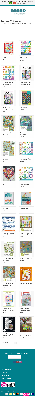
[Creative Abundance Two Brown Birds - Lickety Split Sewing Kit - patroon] (8, 299)
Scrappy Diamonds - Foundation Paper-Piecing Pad (8, 83)
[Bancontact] (14, 393)
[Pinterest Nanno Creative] (17, 362)
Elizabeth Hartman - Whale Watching (26, 133)
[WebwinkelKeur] (17, 384)
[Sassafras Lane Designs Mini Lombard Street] (26, 274)
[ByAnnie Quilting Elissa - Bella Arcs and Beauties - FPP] (8, 98)
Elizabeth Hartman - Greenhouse (8, 259)
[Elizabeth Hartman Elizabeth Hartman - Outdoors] (8, 123)
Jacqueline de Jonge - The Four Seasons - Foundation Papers (8, 334)
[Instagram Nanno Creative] (20, 362)
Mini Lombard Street (26, 283)
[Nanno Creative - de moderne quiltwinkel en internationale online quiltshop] (20, 11)
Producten (8, 23)
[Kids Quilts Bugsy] (8, 48)
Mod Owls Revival (25, 107)
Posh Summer (24, 208)
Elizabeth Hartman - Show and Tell (26, 234)
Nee (14, 3)
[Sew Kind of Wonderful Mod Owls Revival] (26, 98)
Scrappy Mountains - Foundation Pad (8, 234)
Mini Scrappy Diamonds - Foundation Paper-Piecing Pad (25, 58)
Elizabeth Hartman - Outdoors (8, 133)
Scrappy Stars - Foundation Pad (24, 183)
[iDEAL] (10, 393)
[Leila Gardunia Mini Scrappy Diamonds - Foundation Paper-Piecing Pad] (26, 48)
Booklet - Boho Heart (9, 183)
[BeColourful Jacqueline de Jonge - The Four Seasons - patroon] (26, 324)
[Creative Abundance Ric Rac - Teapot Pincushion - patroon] (26, 299)
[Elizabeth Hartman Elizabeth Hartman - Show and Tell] (26, 224)
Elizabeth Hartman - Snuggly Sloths (26, 259)
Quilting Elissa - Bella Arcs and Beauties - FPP (9, 108)
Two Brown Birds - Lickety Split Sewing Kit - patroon (8, 309)
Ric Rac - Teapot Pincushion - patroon (26, 309)
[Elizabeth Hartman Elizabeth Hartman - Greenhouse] (8, 249)
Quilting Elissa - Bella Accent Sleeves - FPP (26, 83)
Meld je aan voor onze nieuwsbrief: (17, 353)
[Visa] (21, 393)
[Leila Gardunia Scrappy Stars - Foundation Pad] (26, 173)
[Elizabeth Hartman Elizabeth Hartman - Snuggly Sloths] (26, 249)
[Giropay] (32, 393)
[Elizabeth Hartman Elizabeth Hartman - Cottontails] (8, 148)
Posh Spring (6, 208)
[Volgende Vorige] (32, 343)
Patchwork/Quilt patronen (25, 23)
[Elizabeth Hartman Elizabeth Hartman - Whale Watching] (26, 123)
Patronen (14, 23)
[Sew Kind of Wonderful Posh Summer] (26, 198)
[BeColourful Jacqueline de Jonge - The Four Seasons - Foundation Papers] (8, 324)
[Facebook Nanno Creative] (14, 362)
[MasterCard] (17, 393)
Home (2, 23)
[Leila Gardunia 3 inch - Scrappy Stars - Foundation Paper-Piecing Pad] (26, 148)
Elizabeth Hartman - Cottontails (8, 158)
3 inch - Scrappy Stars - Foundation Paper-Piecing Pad (26, 158)
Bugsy (4, 57)
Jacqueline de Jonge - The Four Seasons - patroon (26, 334)
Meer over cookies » (21, 3)
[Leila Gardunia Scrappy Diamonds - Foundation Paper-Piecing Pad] (8, 73)
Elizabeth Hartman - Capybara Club (8, 284)
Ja (10, 3)
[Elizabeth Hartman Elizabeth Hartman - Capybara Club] (8, 274)
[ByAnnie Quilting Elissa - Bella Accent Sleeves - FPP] (26, 73)
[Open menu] (3, 11)
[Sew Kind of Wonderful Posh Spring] (8, 198)
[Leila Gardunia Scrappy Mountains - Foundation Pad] (8, 224)
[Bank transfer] (7, 393)
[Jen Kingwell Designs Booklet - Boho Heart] (8, 173)
